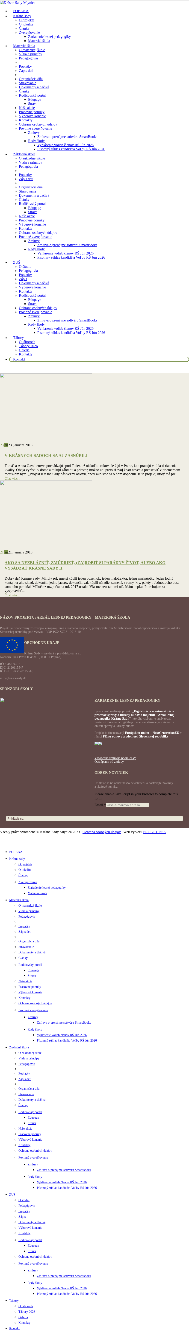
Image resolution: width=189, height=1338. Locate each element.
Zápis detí (26, 71)
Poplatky (25, 66)
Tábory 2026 (28, 346)
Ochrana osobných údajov (38, 124)
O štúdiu (25, 266)
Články (24, 28)
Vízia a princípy (30, 54)
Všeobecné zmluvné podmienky (115, 758)
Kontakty (25, 120)
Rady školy (36, 141)
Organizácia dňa (31, 79)
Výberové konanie (32, 116)
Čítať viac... (12, 478)
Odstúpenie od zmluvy (109, 761)
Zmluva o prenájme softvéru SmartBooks (67, 137)
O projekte (26, 20)
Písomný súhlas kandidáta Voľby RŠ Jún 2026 (71, 149)
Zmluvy (34, 132)
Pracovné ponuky (31, 112)
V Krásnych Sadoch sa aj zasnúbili (46, 455)
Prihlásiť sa (15, 818)
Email (100, 805)
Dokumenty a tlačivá (34, 87)
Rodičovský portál (32, 95)
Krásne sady (22, 16)
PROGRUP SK (154, 832)
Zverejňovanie (29, 32)
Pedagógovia (28, 58)
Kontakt (19, 359)
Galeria (24, 350)
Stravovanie (27, 83)
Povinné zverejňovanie (35, 128)
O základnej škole (32, 158)
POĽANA (15, 852)
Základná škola (24, 154)
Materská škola (39, 41)
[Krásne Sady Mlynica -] (17, 3)
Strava (32, 104)
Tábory (18, 338)
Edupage (34, 99)
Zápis (23, 279)
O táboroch (27, 342)
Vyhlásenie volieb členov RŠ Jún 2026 (65, 145)
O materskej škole (32, 50)
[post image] (94, 408)
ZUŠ (16, 262)
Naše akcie (27, 108)
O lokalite (26, 24)
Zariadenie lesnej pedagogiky (49, 37)
